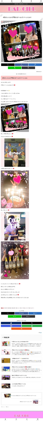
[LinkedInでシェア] (26, 343)
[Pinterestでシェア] (16, 343)
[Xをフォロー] (32, 323)
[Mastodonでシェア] (16, 337)
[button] (28, 68)
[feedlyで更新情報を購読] (32, 326)
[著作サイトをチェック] (11, 323)
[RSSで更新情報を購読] (21, 329)
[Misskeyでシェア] (36, 337)
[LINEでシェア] (7, 343)
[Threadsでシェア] (16, 340)
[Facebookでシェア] (7, 340)
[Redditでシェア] (26, 340)
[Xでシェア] (7, 337)
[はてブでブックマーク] (36, 340)
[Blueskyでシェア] (26, 337)
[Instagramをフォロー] (11, 326)
